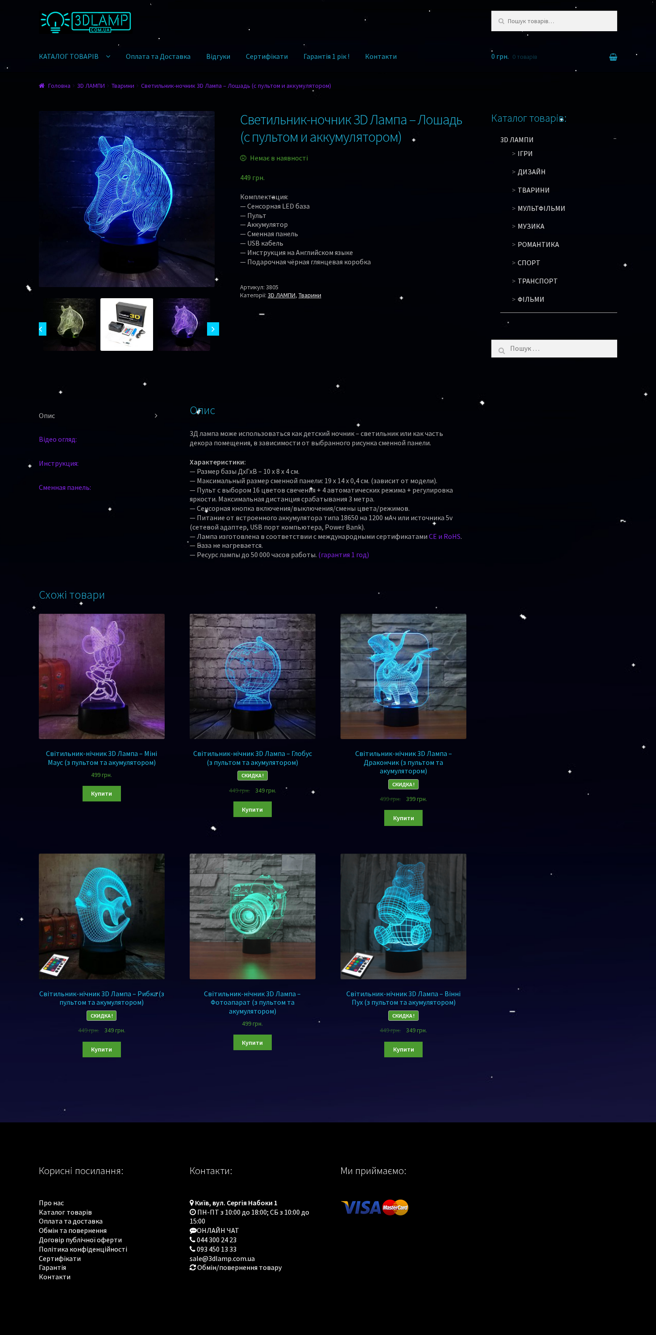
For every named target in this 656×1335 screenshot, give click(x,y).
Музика (531, 226)
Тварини (123, 86)
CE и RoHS (445, 536)
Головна (59, 86)
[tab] (102, 416)
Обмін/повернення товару (239, 1267)
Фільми (531, 299)
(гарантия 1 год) (343, 554)
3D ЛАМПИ (91, 86)
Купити (101, 793)
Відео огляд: (58, 439)
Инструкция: (59, 463)
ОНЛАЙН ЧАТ (218, 1230)
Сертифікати (267, 56)
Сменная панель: (65, 487)
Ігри (525, 153)
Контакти (381, 56)
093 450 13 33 (217, 1249)
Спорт (529, 262)
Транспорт (538, 280)
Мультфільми (541, 208)
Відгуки (218, 56)
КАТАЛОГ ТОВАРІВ (69, 56)
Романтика (538, 244)
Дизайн (532, 171)
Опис (47, 415)
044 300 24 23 (217, 1239)
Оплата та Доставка (158, 56)
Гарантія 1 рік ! (326, 56)
